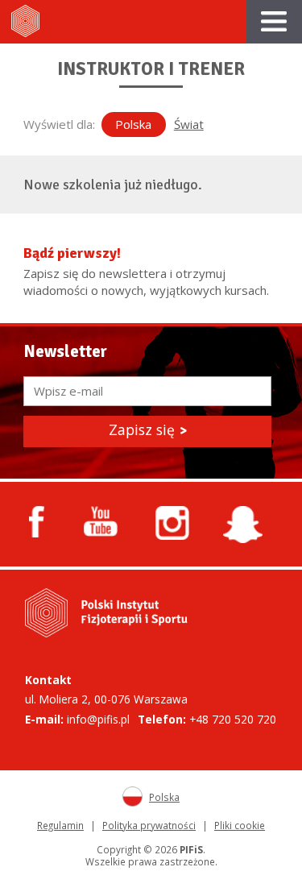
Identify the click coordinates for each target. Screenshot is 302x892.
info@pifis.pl (98, 719)
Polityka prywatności (149, 825)
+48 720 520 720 (232, 719)
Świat (189, 124)
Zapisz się (148, 429)
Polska (133, 124)
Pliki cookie (239, 825)
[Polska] (135, 800)
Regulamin (60, 825)
